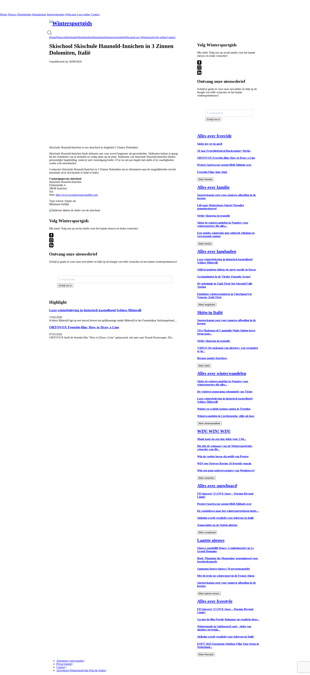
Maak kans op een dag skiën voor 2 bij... (221, 439)
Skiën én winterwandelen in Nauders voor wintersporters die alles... (222, 224)
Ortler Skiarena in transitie (213, 215)
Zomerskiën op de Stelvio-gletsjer (217, 525)
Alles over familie (213, 187)
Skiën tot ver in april (209, 143)
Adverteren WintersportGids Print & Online (81, 670)
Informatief (71, 37)
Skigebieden (24, 14)
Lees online (83, 14)
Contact (95, 14)
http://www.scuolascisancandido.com (77, 194)
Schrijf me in (65, 285)
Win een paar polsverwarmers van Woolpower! (226, 470)
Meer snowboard (207, 532)
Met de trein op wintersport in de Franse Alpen (225, 575)
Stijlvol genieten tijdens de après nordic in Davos (226, 269)
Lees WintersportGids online (150, 37)
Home (3, 14)
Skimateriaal (39, 14)
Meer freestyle (206, 654)
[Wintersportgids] (70, 23)
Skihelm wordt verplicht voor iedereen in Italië (225, 517)
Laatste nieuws (210, 540)
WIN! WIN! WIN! (214, 431)
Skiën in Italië (210, 312)
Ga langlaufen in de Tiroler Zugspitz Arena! (224, 276)
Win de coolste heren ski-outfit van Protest (222, 456)
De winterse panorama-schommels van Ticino (224, 391)
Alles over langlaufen (216, 251)
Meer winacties (206, 478)
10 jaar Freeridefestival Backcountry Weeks (223, 150)
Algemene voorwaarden (70, 660)
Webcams (70, 14)
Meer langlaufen (207, 304)
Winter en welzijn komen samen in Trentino (223, 408)
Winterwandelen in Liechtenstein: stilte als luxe (225, 416)
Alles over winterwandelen (221, 373)
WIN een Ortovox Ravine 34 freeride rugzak (224, 463)
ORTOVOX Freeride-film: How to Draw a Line (84, 327)
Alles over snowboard (217, 485)
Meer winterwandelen (209, 423)
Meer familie (205, 243)
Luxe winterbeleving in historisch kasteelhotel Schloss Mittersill (95, 310)
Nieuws (12, 14)
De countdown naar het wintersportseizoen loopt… (228, 510)
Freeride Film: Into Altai (212, 172)
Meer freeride (205, 179)
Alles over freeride (214, 135)
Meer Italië (204, 365)
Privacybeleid (64, 663)
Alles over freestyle (214, 601)
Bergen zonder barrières (212, 358)
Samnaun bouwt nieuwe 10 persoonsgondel (223, 568)
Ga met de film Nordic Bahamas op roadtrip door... (228, 619)
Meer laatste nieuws (209, 593)
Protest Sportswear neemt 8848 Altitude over (224, 164)
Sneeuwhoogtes (56, 14)
